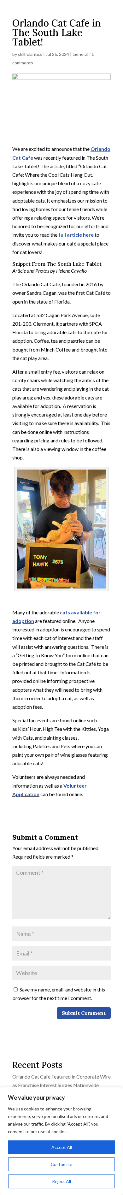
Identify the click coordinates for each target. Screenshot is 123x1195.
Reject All (61, 1181)
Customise (61, 1164)
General (80, 54)
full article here (76, 235)
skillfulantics (30, 54)
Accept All (61, 1147)
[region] (61, 1141)
